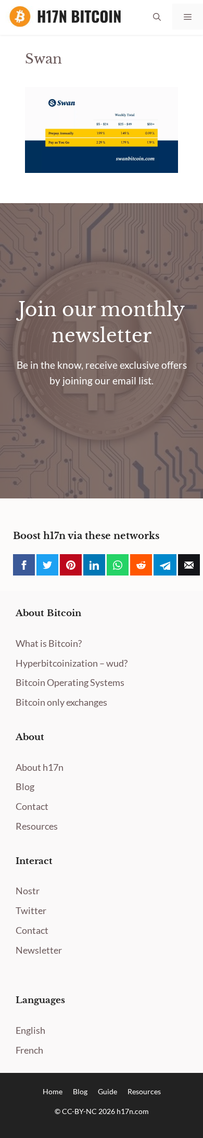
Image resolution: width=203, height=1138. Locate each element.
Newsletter (39, 950)
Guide (107, 1091)
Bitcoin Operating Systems (70, 682)
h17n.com (133, 1111)
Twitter (31, 910)
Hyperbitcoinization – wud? (72, 663)
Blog (25, 786)
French (29, 1050)
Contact (32, 806)
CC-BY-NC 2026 (89, 1111)
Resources (37, 826)
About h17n (40, 767)
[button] (157, 17)
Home (52, 1091)
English (30, 1030)
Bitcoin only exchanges (61, 702)
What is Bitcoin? (49, 643)
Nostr (28, 890)
